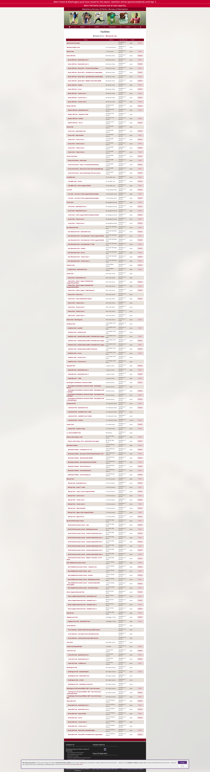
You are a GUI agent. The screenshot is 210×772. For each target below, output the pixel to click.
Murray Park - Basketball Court (77, 483)
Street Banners (71, 625)
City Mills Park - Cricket (75, 181)
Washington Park (72, 667)
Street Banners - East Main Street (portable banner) (83, 634)
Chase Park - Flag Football (75, 135)
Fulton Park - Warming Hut (74, 319)
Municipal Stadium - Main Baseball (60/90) (80, 458)
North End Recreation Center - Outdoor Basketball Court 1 (85, 533)
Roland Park (70, 613)
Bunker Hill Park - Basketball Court (78, 110)
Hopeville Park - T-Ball (74, 378)
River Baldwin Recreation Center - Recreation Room (83, 588)
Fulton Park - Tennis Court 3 (76, 311)
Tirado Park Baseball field (74, 646)
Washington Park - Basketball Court (78, 676)
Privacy (97, 769)
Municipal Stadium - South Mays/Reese (79, 470)
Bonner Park (70, 51)
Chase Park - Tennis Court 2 (76, 143)
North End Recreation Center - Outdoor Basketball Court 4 (85, 546)
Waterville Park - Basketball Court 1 (78, 705)
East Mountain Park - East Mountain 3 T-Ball (81, 244)
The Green (70, 642)
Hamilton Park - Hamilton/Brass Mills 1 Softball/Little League (86, 336)
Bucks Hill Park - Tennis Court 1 (77, 93)
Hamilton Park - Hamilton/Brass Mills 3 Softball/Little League (86, 345)
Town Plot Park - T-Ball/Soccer (77, 663)
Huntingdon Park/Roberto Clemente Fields (79, 382)
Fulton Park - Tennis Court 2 (76, 307)
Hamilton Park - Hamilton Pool (77, 332)
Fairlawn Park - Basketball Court (77, 269)
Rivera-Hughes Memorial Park (75, 592)
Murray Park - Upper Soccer (76, 516)
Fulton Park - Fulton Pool (75, 294)
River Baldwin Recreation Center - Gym (79, 571)
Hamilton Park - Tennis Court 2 (77, 361)
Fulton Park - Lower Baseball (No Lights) (80, 298)
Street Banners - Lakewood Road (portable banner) (83, 638)
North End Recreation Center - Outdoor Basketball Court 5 (85, 550)
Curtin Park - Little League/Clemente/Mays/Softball (83, 215)
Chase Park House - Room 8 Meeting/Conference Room (84, 173)
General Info (112, 27)
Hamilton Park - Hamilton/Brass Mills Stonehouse (82, 349)
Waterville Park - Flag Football (77, 713)
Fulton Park (70, 273)
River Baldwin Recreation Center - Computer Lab (82, 567)
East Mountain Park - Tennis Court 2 (78, 261)
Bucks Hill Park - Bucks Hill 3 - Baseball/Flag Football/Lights (85, 76)
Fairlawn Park (71, 265)
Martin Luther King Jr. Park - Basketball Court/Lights (83, 441)
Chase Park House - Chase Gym (77, 160)
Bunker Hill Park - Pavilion (75, 118)
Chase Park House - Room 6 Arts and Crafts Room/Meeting (85, 169)
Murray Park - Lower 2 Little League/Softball (81, 491)
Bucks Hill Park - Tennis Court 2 (77, 97)
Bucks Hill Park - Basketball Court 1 (78, 60)
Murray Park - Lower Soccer (76, 495)
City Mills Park (71, 177)
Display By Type (112, 36)
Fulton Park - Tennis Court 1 (76, 303)
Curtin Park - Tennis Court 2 (76, 223)
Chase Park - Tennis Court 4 (76, 152)
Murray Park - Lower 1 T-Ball (76, 487)
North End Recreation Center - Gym (78, 525)
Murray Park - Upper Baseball (76, 508)
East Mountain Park (72, 227)
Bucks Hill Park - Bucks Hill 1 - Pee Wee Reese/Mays (83, 68)
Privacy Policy (78, 764)
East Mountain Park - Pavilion (76, 248)
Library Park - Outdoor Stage (76, 428)
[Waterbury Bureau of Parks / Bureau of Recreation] (105, 18)
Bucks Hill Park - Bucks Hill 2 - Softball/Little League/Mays (85, 72)
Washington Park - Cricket (76, 680)
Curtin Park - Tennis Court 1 (76, 219)
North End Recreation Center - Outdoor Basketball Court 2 (85, 537)
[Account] (140, 26)
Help (112, 769)
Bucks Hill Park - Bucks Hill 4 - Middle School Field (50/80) (84, 81)
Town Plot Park (71, 650)
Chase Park (70, 127)
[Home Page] (69, 26)
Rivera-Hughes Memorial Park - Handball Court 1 (82, 600)
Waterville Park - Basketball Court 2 (78, 709)
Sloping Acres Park (72, 617)
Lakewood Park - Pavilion (75, 420)
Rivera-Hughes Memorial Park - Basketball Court (82, 596)
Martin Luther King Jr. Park (74, 437)
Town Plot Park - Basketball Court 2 (78, 659)
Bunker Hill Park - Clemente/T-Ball (78, 114)
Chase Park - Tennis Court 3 (76, 148)
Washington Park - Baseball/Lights (78, 671)
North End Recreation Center (75, 521)
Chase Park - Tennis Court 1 (76, 139)
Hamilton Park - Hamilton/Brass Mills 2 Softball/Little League (86, 340)
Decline (182, 766)
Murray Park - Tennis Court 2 (76, 504)
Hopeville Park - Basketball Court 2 (78, 374)
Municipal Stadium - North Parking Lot (79, 466)
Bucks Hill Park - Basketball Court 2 (78, 64)
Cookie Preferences (105, 769)
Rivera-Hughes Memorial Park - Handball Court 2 (82, 604)
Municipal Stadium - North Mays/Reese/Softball (82, 462)
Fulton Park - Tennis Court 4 (76, 315)
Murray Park (70, 479)
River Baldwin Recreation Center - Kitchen (80, 575)
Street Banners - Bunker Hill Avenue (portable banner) (84, 630)
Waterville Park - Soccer (75, 718)
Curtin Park (70, 202)
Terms (93, 769)
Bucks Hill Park (71, 55)
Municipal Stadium (72, 445)
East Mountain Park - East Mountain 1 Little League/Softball (86, 236)
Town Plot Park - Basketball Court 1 (78, 655)
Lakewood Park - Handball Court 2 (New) (80, 416)
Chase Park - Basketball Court (77, 131)
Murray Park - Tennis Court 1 (76, 500)
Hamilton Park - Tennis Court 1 (77, 357)
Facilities (97, 27)
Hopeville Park (71, 366)
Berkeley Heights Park (73, 47)
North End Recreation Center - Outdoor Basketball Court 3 (85, 542)
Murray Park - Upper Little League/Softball (80, 512)
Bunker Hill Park (71, 106)
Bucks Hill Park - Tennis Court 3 (77, 102)
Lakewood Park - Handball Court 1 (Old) (79, 412)
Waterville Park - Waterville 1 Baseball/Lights (81, 730)
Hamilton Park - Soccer (75, 353)
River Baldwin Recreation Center (76, 562)
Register (82, 27)
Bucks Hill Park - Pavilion (75, 85)
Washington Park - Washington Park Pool (80, 684)
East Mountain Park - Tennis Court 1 (78, 257)
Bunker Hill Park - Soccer (75, 122)
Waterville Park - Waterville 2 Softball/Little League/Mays (85, 734)
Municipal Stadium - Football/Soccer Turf (80, 449)
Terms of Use (69, 764)
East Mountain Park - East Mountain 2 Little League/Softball (86, 240)
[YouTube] (105, 749)
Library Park (70, 424)
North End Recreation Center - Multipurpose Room (83, 529)
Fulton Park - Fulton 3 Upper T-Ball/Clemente (81, 290)
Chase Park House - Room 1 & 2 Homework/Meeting (83, 164)
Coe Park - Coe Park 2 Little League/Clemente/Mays (83, 198)
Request (140, 43)
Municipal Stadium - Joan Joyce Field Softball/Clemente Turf (85, 454)
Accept (182, 762)
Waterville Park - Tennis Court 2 (77, 726)
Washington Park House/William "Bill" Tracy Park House (83, 688)
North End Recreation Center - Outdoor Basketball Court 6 (85, 554)
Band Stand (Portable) (73, 43)
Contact (128, 27)
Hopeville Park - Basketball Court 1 (78, 370)
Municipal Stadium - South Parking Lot (79, 474)
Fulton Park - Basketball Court (77, 278)
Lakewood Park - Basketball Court (78, 407)
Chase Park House (72, 156)
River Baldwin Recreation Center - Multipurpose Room (84, 579)
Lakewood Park (71, 403)
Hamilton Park (71, 324)
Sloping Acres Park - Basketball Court (79, 621)
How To (116, 769)
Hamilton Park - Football (75, 328)
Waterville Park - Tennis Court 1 (77, 722)
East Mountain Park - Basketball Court (79, 231)
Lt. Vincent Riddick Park (74, 433)
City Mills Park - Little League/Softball (79, 185)
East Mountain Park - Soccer (76, 252)
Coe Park (69, 190)
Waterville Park (71, 701)
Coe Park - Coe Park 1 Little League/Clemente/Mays (83, 194)
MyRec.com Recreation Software (135, 769)
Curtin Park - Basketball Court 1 (77, 206)
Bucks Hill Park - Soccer (75, 89)
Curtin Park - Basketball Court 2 (77, 210)
